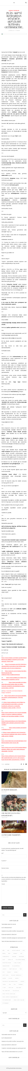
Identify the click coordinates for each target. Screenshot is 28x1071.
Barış (4, 953)
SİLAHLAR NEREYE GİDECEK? (9, 934)
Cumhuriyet (6, 956)
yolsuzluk (16, 990)
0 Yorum (17, 30)
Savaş (15, 972)
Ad (2, 853)
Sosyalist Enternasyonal (10, 981)
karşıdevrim (6, 965)
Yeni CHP (11, 987)
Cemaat (15, 953)
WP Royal (8, 1068)
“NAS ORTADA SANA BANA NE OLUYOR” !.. (12, 941)
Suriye (22, 981)
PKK (21, 969)
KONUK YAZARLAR (14, 10)
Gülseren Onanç (20, 959)
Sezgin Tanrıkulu (16, 975)
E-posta (3, 860)
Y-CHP (4, 987)
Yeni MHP (18, 987)
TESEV (4, 984)
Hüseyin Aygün (7, 962)
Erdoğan (21, 956)
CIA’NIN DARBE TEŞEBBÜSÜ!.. (11, 835)
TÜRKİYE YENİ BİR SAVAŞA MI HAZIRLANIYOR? (13, 938)
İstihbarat (6, 1003)
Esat (4, 959)
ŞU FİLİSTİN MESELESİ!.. (9, 790)
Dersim (14, 956)
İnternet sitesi (5, 868)
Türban (20, 984)
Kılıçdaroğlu (16, 965)
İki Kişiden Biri (7, 1000)
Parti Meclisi (13, 969)
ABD (4, 950)
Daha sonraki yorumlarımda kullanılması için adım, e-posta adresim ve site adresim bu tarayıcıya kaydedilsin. (13, 879)
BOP (9, 953)
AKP (8, 950)
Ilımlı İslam (17, 962)
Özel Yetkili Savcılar (9, 993)
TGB (10, 984)
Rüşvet (9, 972)
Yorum (3, 884)
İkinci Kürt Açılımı (19, 1000)
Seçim (4, 978)
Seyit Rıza (5, 975)
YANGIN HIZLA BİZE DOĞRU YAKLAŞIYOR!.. (12, 931)
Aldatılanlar (16, 950)
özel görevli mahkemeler (10, 996)
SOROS (17, 978)
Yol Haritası (6, 990)
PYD (4, 972)
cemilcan (7, 764)
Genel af (10, 959)
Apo (24, 950)
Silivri (10, 978)
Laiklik (4, 969)
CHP (21, 953)
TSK (15, 984)
